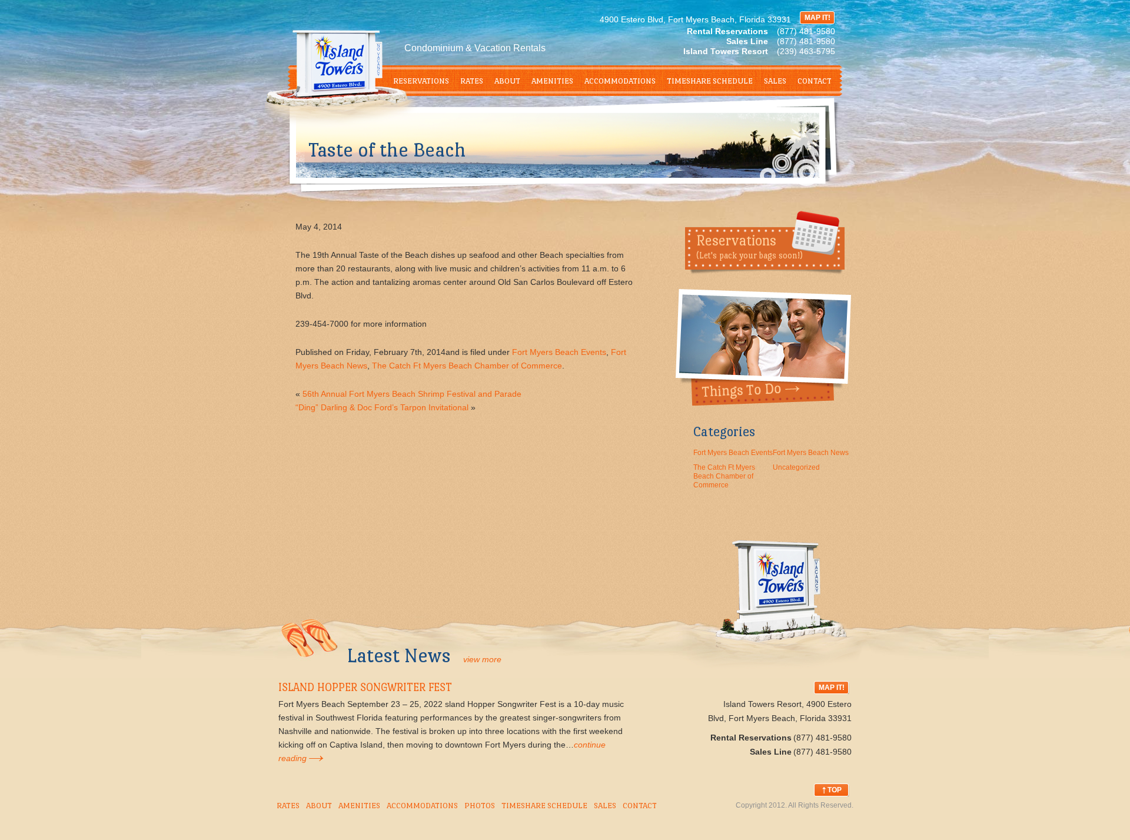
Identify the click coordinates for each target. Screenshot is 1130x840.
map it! (817, 18)
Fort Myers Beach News (811, 453)
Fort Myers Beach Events (559, 352)
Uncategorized (796, 467)
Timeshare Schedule (710, 80)
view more (482, 659)
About (507, 80)
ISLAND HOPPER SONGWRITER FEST (365, 687)
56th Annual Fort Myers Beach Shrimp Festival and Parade (412, 394)
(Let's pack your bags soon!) (749, 246)
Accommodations (620, 80)
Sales (775, 80)
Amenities (552, 80)
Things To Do (763, 347)
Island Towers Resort (351, 82)
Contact (814, 80)
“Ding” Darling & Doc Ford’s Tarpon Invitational (381, 407)
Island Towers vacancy (782, 606)
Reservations (421, 80)
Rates (471, 80)
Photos (479, 805)
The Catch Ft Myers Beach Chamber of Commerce (467, 365)
